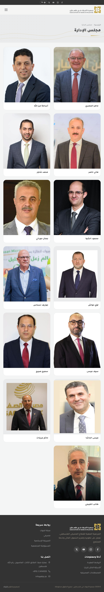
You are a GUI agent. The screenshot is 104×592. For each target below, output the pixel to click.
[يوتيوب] (53, 2)
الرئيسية (97, 25)
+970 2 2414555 (40, 572)
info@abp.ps (41, 577)
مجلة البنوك (45, 531)
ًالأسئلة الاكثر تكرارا (92, 568)
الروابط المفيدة (94, 563)
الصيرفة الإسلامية (42, 541)
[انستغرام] (58, 2)
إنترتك (5, 587)
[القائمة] (6, 10)
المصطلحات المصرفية (90, 573)
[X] (49, 2)
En (42, 2)
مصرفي (47, 536)
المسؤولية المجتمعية (40, 546)
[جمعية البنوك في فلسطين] (85, 10)
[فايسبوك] (62, 2)
